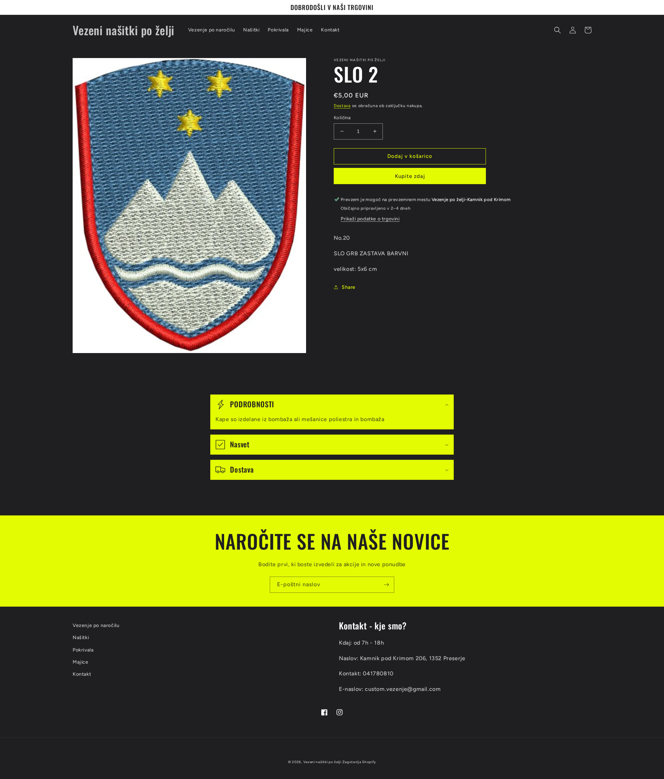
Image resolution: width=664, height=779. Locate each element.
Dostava (342, 105)
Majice (81, 662)
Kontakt (82, 674)
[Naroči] (386, 585)
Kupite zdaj (410, 176)
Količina (342, 117)
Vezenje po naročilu (96, 625)
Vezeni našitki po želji (322, 762)
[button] (557, 30)
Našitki (81, 637)
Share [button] (349, 287)
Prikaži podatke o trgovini (370, 219)
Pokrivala (83, 650)
